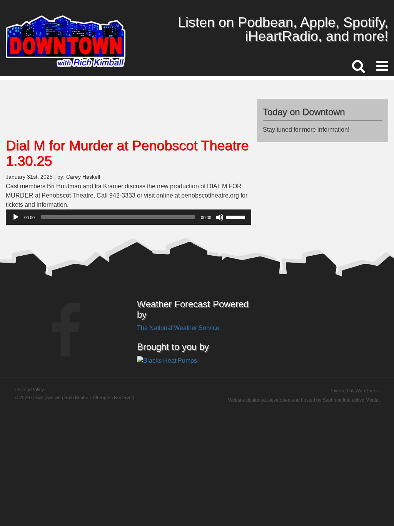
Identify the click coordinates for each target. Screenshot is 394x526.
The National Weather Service (178, 328)
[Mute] (220, 217)
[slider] (236, 216)
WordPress (367, 391)
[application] (128, 217)
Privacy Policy (29, 389)
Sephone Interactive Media (350, 400)
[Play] (16, 217)
